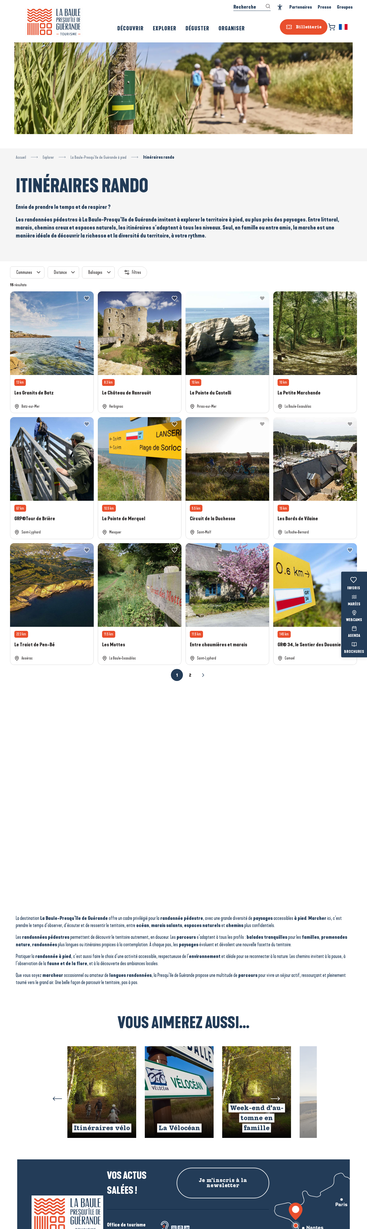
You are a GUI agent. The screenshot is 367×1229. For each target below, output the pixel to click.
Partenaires (300, 7)
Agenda (354, 636)
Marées (354, 604)
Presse (324, 7)
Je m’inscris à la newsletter (223, 1182)
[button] (343, 27)
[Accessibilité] (280, 7)
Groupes (345, 7)
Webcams (354, 620)
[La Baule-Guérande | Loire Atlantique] (54, 22)
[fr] (343, 27)
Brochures (354, 651)
